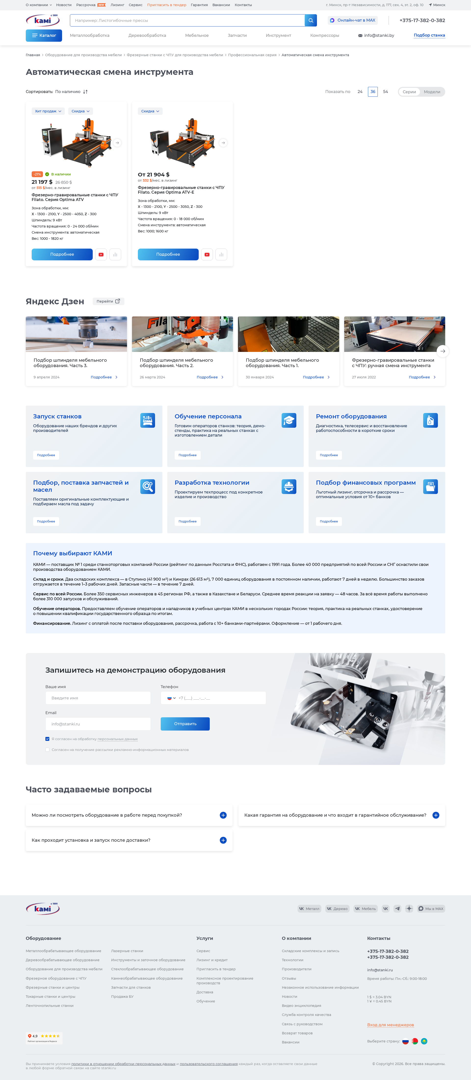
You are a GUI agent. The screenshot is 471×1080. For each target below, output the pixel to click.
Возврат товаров (297, 1033)
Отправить (185, 723)
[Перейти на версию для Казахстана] (424, 1041)
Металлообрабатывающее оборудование (63, 951)
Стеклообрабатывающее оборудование (147, 969)
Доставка (204, 992)
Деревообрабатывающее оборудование (63, 960)
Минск (439, 5)
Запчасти (237, 35)
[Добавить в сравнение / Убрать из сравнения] (115, 254)
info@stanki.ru (380, 970)
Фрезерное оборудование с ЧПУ (56, 978)
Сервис (136, 5)
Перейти (105, 301)
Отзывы (289, 978)
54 (385, 91)
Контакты (243, 5)
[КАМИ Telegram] (397, 909)
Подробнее (62, 254)
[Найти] (311, 20)
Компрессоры (324, 35)
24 (360, 91)
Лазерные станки (127, 951)
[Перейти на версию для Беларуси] (415, 1041)
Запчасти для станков (131, 987)
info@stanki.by (379, 35)
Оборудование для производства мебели (83, 55)
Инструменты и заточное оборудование (148, 960)
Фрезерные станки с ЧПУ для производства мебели (175, 55)
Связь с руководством (302, 1024)
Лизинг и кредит (212, 960)
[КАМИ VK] (386, 909)
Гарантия (199, 5)
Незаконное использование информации (320, 987)
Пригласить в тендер (166, 5)
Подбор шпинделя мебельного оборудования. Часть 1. (282, 363)
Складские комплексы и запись (310, 951)
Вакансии (221, 5)
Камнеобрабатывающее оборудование (147, 978)
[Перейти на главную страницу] (43, 909)
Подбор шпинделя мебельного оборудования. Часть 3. (70, 363)
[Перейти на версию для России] (405, 1041)
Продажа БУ (122, 996)
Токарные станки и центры (50, 996)
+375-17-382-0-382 (422, 20)
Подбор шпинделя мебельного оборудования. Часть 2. (176, 363)
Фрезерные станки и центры (52, 987)
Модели (432, 92)
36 (373, 91)
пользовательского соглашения (209, 1064)
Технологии (292, 960)
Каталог (47, 35)
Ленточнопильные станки (50, 1005)
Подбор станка (429, 35)
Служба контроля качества (306, 1015)
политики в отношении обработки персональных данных (123, 1064)
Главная (33, 55)
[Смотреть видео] (101, 254)
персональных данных (118, 739)
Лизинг (117, 5)
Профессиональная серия (252, 55)
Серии (409, 92)
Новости (64, 5)
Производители (297, 969)
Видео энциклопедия (301, 1005)
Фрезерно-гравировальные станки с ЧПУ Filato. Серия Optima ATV (75, 197)
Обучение (205, 1001)
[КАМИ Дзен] (409, 909)
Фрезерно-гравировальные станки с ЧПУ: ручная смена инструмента (393, 363)
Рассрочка (85, 5)
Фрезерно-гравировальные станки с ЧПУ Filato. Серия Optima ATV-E (181, 190)
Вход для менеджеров (390, 1025)
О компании (37, 5)
